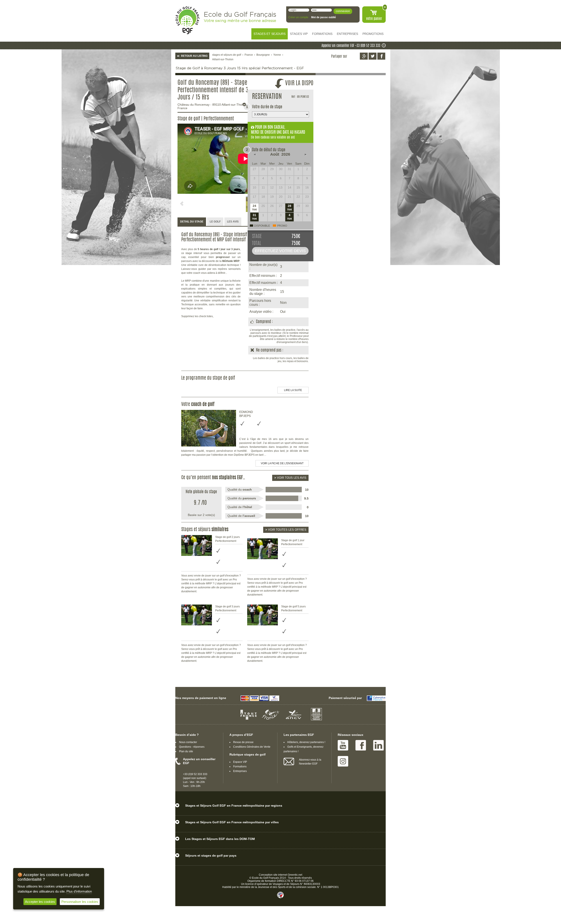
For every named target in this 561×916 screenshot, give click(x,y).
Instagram (343, 761)
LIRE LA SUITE (293, 390)
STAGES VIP (299, 34)
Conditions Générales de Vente (251, 746)
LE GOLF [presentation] (215, 221)
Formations (240, 766)
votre (374, 19)
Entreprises (240, 771)
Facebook (360, 745)
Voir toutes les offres (285, 529)
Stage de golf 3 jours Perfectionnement (227, 608)
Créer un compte (298, 17)
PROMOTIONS (372, 34)
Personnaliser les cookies (79, 902)
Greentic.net (295, 874)
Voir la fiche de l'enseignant (282, 463)
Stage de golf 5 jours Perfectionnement (293, 608)
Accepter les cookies (40, 902)
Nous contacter (188, 742)
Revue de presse (243, 742)
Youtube (343, 745)
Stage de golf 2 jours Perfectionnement (227, 538)
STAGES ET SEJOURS (270, 34)
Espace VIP (240, 761)
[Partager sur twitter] (372, 56)
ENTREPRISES (347, 34)
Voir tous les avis (290, 477)
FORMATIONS (322, 34)
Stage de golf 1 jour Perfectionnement (292, 542)
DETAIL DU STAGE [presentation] (191, 221)
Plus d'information (79, 891)
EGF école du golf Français (187, 20)
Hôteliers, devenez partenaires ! (306, 742)
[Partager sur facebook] (381, 56)
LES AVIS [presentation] (233, 221)
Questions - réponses (191, 746)
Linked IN (378, 745)
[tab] (192, 221)
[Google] (364, 56)
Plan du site (186, 751)
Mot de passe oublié (323, 17)
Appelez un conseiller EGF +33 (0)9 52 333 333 (350, 46)
